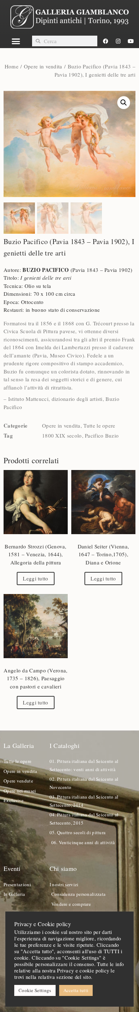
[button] (16, 41)
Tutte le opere (99, 425)
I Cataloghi (64, 745)
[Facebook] (105, 41)
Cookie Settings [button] (35, 990)
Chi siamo (63, 868)
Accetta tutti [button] (76, 990)
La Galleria (19, 745)
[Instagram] (118, 41)
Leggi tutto (35, 578)
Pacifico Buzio (102, 435)
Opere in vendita (43, 66)
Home (12, 66)
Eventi (12, 868)
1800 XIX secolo (62, 435)
